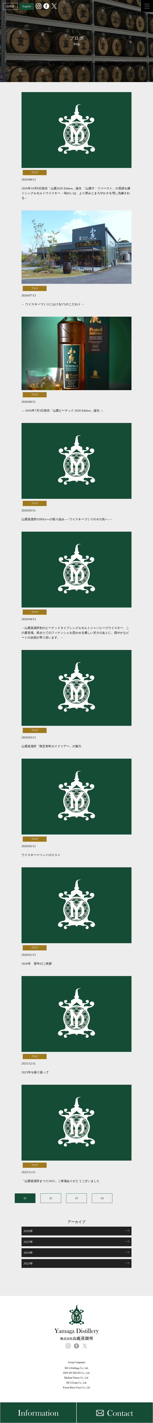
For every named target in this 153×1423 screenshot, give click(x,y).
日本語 (10, 6)
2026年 (28, 1231)
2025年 (28, 1241)
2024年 (28, 1252)
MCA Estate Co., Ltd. (76, 1382)
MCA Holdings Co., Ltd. (76, 1368)
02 (50, 1198)
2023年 (28, 1263)
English (27, 6)
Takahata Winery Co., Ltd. (76, 1377)
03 (76, 1198)
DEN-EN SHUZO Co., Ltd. (76, 1373)
